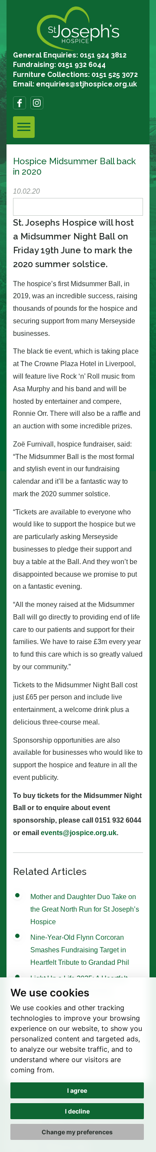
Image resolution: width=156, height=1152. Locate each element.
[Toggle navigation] (24, 127)
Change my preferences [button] (77, 1132)
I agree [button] (77, 1090)
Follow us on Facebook (19, 102)
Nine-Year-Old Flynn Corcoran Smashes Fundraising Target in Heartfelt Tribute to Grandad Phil (79, 950)
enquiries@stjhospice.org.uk (86, 84)
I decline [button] (77, 1111)
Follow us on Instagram (36, 102)
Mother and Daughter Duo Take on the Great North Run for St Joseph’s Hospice (84, 909)
